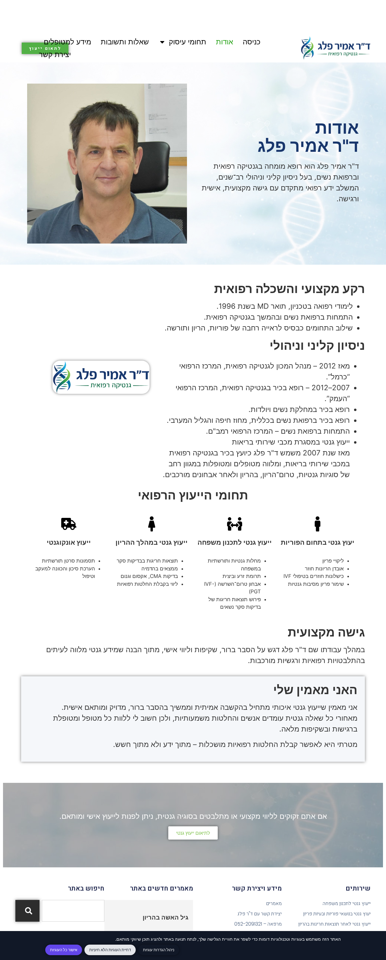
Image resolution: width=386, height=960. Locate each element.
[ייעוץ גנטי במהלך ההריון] (151, 523)
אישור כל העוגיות (63, 949)
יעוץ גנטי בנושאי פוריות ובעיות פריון (336, 913)
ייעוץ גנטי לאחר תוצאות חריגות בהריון (334, 923)
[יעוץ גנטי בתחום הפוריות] (317, 523)
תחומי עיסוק (187, 41)
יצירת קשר (55, 54)
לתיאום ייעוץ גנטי (193, 833)
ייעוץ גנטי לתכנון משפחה (235, 542)
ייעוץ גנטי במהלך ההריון (151, 542)
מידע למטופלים (67, 41)
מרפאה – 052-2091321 (258, 923)
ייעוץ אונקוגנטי (69, 542)
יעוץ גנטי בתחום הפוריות (317, 542)
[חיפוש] (27, 911)
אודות (224, 41)
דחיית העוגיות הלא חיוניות (110, 949)
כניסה (252, 41)
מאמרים (274, 903)
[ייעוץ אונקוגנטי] (68, 523)
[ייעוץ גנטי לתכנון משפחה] (234, 523)
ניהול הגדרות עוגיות (158, 949)
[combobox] (73, 911)
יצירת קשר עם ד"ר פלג (259, 913)
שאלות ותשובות (125, 41)
